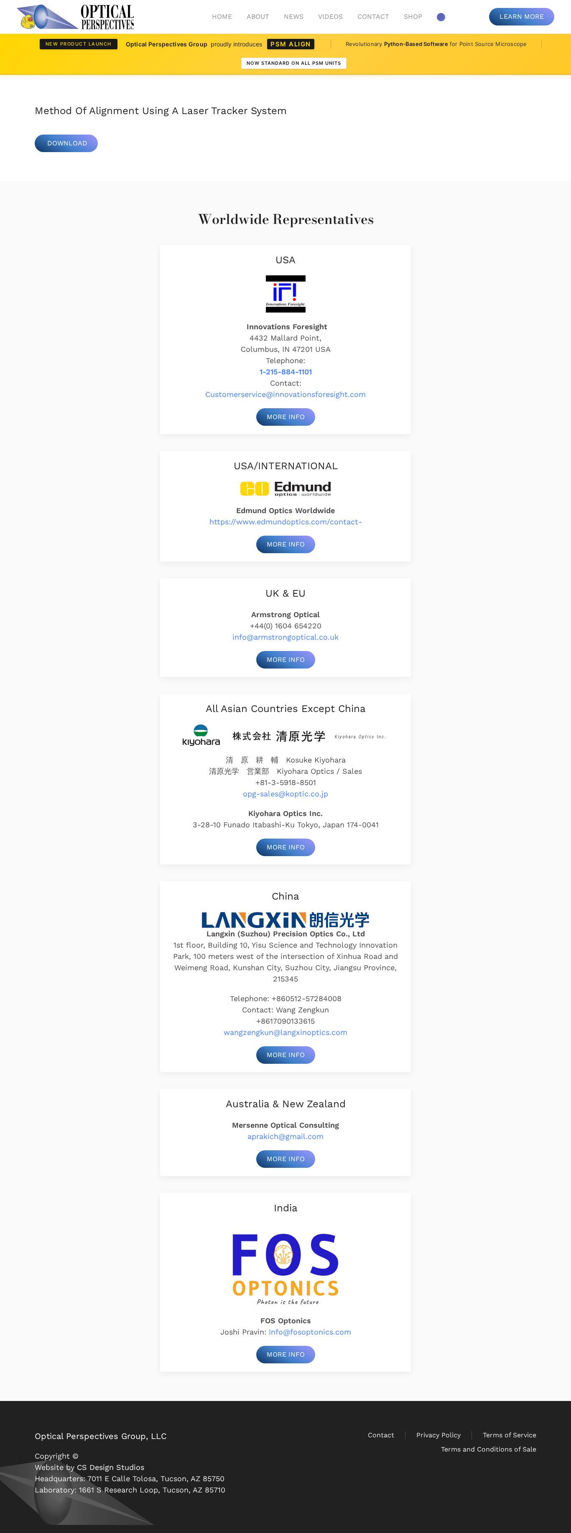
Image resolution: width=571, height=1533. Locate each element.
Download (67, 143)
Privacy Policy (438, 1435)
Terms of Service (509, 1435)
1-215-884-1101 (286, 371)
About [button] (258, 16)
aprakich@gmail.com (285, 1136)
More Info (286, 417)
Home (222, 16)
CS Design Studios (110, 1467)
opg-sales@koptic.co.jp (285, 793)
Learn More (522, 16)
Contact (373, 16)
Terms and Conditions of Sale (488, 1449)
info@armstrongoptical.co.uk (285, 637)
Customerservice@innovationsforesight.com (285, 394)
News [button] (293, 16)
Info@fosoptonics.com (310, 1331)
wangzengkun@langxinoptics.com (285, 1032)
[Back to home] (75, 16)
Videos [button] (330, 16)
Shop (413, 16)
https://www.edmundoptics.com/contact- (285, 521)
